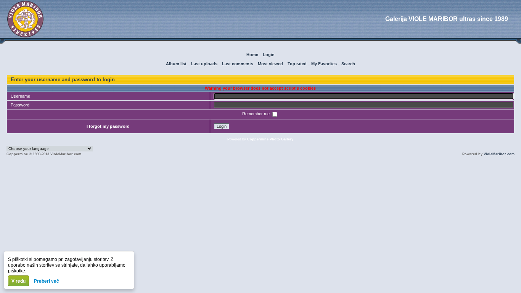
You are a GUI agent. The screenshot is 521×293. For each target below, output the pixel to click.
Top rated (297, 63)
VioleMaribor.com (499, 154)
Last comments (237, 63)
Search (348, 63)
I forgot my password (108, 126)
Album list (176, 63)
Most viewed (270, 63)
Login (269, 54)
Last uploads (204, 63)
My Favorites (324, 63)
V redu (18, 280)
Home (252, 54)
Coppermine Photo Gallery (270, 139)
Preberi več (46, 280)
